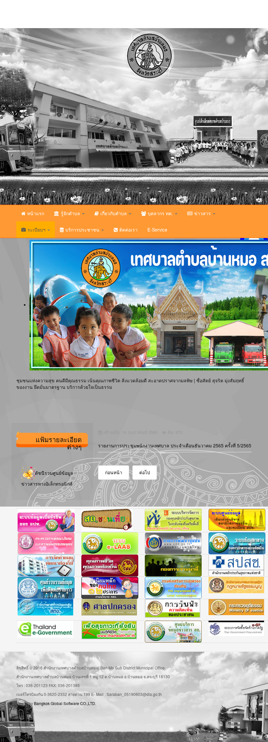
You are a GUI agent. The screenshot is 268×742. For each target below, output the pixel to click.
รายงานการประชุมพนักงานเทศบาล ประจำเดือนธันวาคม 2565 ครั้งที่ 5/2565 (174, 445)
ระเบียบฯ (37, 229)
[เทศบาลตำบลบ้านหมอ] (89, 116)
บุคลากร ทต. (161, 213)
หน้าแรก (35, 213)
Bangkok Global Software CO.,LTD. (65, 703)
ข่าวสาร (203, 213)
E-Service (157, 229)
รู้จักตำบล (71, 213)
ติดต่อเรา (128, 229)
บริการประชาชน (83, 229)
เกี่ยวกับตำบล (114, 213)
